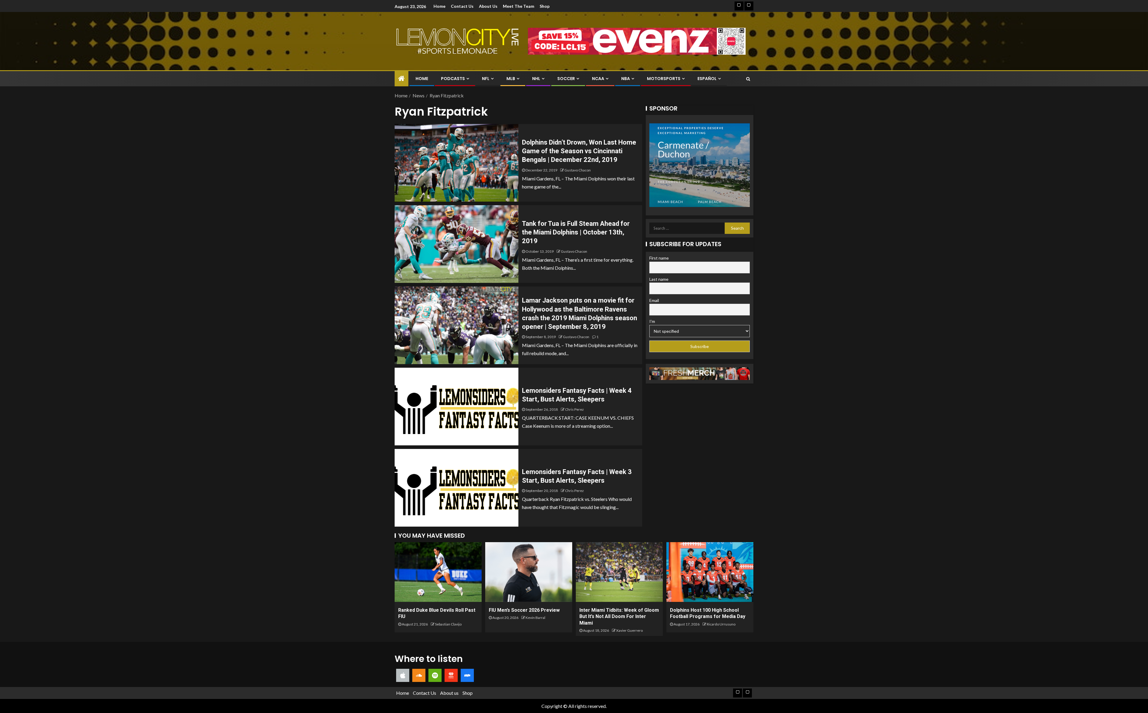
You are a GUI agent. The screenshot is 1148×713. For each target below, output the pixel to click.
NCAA (598, 79)
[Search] (748, 79)
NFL (485, 79)
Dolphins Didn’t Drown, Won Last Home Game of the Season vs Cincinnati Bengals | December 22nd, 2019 (579, 151)
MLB (510, 79)
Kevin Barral (535, 617)
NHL (536, 79)
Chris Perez (574, 409)
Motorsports (663, 79)
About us (488, 6)
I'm (652, 321)
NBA (625, 79)
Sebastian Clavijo (448, 624)
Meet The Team (518, 6)
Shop (544, 6)
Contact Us (462, 6)
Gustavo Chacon (577, 170)
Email (654, 300)
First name (659, 257)
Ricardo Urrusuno (721, 624)
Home (439, 6)
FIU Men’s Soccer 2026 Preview (524, 610)
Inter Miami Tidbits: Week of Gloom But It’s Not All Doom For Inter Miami (619, 616)
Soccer (566, 79)
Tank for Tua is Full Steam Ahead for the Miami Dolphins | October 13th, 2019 (576, 232)
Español (707, 79)
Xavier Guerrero (629, 630)
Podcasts (453, 79)
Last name (658, 279)
